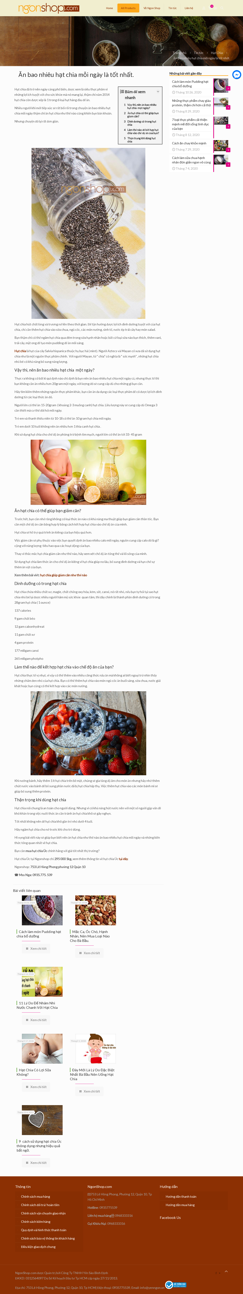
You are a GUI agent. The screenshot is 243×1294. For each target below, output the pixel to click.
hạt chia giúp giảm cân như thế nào (63, 575)
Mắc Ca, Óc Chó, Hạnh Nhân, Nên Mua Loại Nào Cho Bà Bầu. (90, 936)
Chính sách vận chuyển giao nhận (43, 1213)
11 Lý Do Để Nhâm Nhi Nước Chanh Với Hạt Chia (37, 1005)
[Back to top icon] (226, 1271)
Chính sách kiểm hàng (35, 1222)
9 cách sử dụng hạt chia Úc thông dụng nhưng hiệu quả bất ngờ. (39, 1145)
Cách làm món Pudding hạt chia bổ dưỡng (39, 933)
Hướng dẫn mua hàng (180, 1205)
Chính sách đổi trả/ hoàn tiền (40, 1205)
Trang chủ (179, 53)
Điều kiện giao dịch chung (38, 1247)
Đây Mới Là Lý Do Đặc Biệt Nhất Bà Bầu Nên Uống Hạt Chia (92, 1074)
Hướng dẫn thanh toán (181, 1196)
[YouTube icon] (219, 1273)
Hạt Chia (217, 53)
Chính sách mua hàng (35, 1196)
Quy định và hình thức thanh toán (43, 1230)
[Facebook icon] (216, 1273)
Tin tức (199, 53)
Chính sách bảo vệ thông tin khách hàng (48, 1238)
